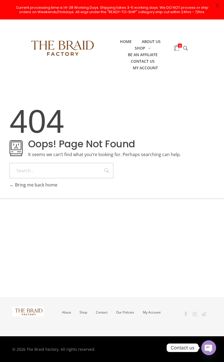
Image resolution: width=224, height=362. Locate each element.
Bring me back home (35, 185)
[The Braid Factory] (61, 47)
